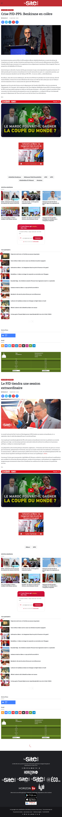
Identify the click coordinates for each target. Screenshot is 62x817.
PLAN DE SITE (45, 811)
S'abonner (38, 238)
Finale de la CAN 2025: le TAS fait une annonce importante (25, 254)
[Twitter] (6, 22)
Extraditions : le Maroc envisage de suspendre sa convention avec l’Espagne (29, 274)
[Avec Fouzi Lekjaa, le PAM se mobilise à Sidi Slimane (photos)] (10, 211)
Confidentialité (36, 241)
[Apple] (34, 768)
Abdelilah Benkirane (15, 177)
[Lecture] (31, 120)
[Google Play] (37, 768)
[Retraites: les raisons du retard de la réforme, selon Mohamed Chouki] (31, 211)
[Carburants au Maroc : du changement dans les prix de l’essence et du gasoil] (5, 269)
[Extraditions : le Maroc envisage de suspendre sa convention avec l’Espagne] (5, 276)
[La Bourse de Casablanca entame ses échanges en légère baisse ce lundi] (5, 303)
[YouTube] (32, 768)
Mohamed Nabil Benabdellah (33, 177)
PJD (46, 177)
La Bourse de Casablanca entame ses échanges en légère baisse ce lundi (28, 301)
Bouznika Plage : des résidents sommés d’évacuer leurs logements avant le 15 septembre (33, 280)
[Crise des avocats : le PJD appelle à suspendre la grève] (31, 195)
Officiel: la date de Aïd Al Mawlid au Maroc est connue (24, 307)
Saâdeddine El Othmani (27, 180)
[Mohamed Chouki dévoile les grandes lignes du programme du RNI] (51, 195)
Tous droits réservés (47, 809)
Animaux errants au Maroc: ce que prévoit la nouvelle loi (25, 287)
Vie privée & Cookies (18, 811)
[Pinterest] (13, 22)
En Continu (4, 10)
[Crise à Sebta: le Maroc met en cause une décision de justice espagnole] (5, 263)
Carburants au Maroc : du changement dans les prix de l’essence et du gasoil (29, 267)
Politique (11, 10)
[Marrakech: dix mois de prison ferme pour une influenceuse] (5, 296)
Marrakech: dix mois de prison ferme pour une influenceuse (26, 294)
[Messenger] (17, 22)
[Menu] (2, 3)
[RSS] (23, 768)
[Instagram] (35, 768)
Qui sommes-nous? (28, 811)
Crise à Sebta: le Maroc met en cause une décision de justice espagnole (28, 260)
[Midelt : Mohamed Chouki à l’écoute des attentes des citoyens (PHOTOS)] (10, 195)
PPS (52, 177)
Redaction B (5, 18)
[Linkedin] (9, 22)
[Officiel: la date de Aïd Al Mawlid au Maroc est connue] (5, 309)
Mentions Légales (37, 811)
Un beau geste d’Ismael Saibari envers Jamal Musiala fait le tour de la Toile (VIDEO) (31, 314)
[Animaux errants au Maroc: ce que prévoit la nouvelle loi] (5, 289)
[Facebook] (2, 22)
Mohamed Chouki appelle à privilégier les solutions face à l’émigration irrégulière (49, 219)
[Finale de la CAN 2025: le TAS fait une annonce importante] (5, 256)
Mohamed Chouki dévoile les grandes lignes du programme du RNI (50, 203)
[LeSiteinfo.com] (31, 3)
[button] (31, 120)
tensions (39, 180)
